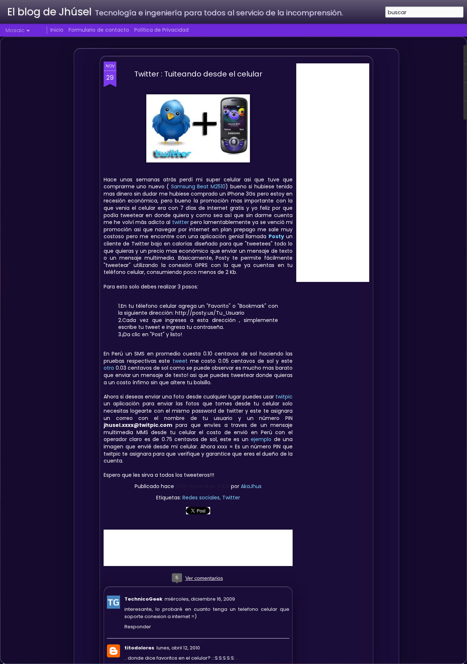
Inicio (56, 30)
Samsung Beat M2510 (198, 186)
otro (109, 368)
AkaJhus (251, 486)
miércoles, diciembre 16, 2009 (200, 599)
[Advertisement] (332, 172)
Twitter (231, 497)
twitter (180, 222)
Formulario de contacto (99, 30)
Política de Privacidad (161, 30)
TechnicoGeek (143, 599)
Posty (276, 236)
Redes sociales (201, 497)
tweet (180, 361)
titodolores (139, 647)
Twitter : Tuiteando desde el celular (198, 74)
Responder (137, 626)
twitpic (284, 396)
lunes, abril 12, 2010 (178, 647)
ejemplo (261, 439)
